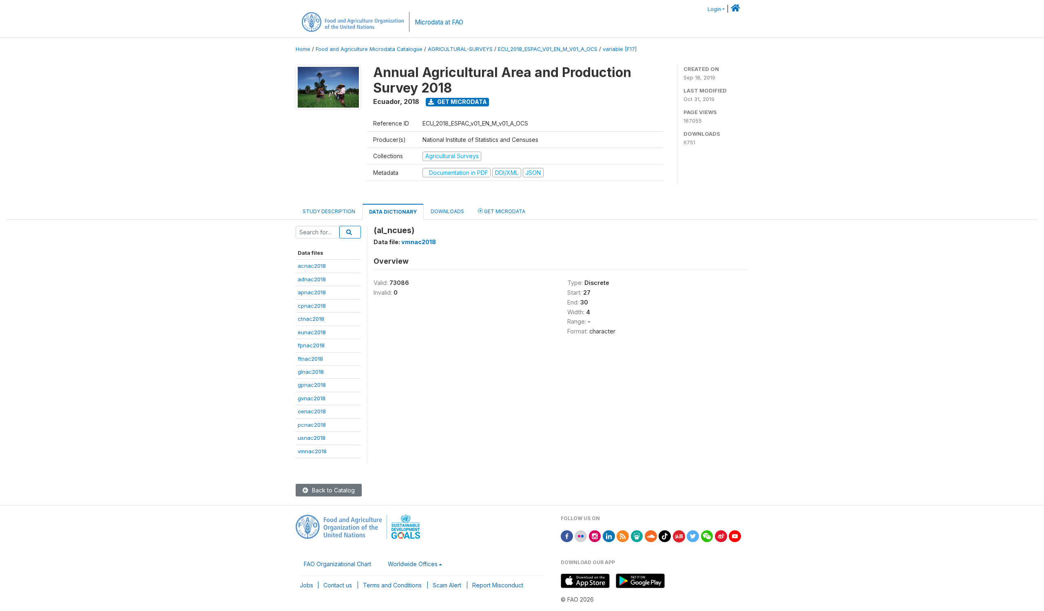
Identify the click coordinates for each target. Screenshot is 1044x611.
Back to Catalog (332, 490)
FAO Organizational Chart (337, 563)
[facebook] (567, 535)
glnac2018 (311, 371)
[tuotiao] (679, 535)
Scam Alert (447, 585)
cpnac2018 (312, 305)
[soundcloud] (651, 535)
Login (714, 9)
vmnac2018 (312, 451)
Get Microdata (461, 101)
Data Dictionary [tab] (393, 212)
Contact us (337, 585)
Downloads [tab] (447, 211)
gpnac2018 (312, 385)
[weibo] (721, 535)
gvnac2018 (311, 398)
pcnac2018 (312, 424)
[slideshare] (637, 535)
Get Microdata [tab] (504, 211)
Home (303, 49)
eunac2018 (312, 332)
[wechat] (707, 535)
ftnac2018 (310, 358)
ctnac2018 (311, 318)
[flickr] (581, 535)
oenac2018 (312, 411)
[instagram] (595, 535)
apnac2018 (312, 292)
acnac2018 (312, 265)
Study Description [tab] (329, 211)
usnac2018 (311, 438)
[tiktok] (665, 535)
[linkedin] (609, 535)
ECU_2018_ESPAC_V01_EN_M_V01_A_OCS (547, 49)
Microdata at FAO (439, 22)
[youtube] (735, 535)
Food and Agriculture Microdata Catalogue (369, 49)
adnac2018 (312, 279)
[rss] (623, 535)
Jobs (306, 585)
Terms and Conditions (392, 585)
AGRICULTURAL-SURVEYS (460, 49)
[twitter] (693, 535)
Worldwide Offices (413, 563)
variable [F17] (620, 49)
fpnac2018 (311, 345)
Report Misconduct (497, 585)
